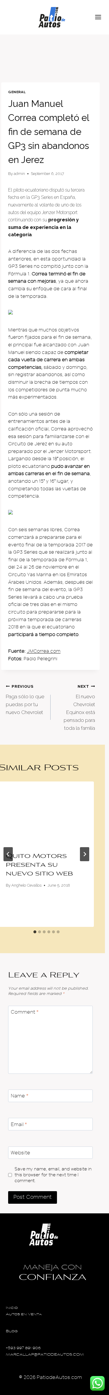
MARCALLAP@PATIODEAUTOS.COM (45, 1354)
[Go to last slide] (8, 854)
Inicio (12, 1308)
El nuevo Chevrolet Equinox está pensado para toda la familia (79, 707)
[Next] (84, 854)
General (17, 92)
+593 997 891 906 (23, 1348)
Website (20, 1153)
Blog (12, 1331)
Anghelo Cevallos (26, 885)
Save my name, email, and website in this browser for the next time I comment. (53, 1174)
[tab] (34, 931)
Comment (25, 1012)
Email (19, 1124)
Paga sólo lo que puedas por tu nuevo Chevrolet (25, 699)
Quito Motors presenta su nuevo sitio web (39, 865)
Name (19, 1096)
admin (19, 173)
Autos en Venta (24, 1314)
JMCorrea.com (43, 651)
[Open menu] (100, 17)
